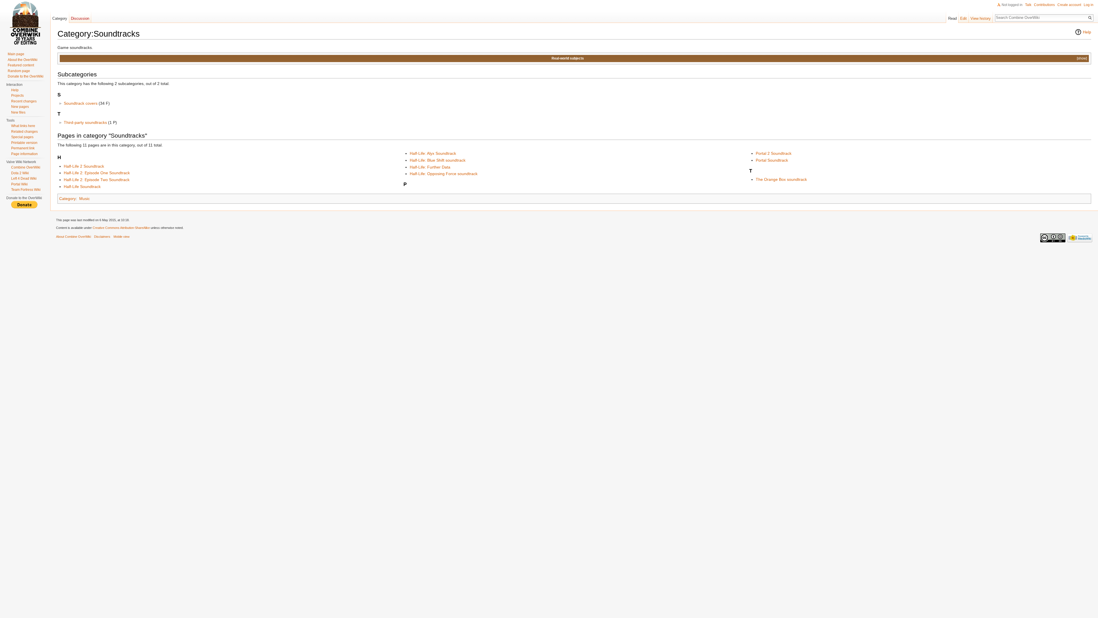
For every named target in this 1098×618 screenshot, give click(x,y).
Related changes (24, 132)
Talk (1028, 5)
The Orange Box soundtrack (781, 179)
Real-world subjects (568, 58)
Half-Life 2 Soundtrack (84, 166)
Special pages (22, 137)
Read (952, 18)
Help (1087, 32)
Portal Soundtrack (772, 160)
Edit (963, 18)
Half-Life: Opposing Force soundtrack (444, 173)
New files (18, 112)
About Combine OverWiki (73, 236)
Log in (1088, 5)
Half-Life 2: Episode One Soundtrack (97, 173)
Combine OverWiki (25, 167)
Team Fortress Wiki (26, 190)
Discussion (80, 18)
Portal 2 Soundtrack (773, 153)
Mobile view (122, 236)
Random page (19, 71)
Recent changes (24, 101)
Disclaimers (102, 236)
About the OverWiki (22, 60)
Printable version (24, 143)
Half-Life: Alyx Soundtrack (433, 153)
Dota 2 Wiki (20, 173)
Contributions (1044, 5)
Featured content (21, 65)
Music (84, 198)
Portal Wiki (19, 184)
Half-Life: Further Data (430, 167)
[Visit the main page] (25, 23)
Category (67, 198)
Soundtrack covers (81, 103)
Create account (1069, 5)
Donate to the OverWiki (25, 76)
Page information (24, 154)
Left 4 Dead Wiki (24, 179)
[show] (1082, 58)
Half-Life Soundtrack (82, 186)
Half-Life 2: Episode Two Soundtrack (97, 179)
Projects (17, 96)
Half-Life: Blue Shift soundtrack (438, 160)
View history (980, 18)
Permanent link (23, 148)
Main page (16, 54)
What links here (23, 126)
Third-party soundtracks (85, 122)
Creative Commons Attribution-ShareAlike (121, 227)
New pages (20, 107)
